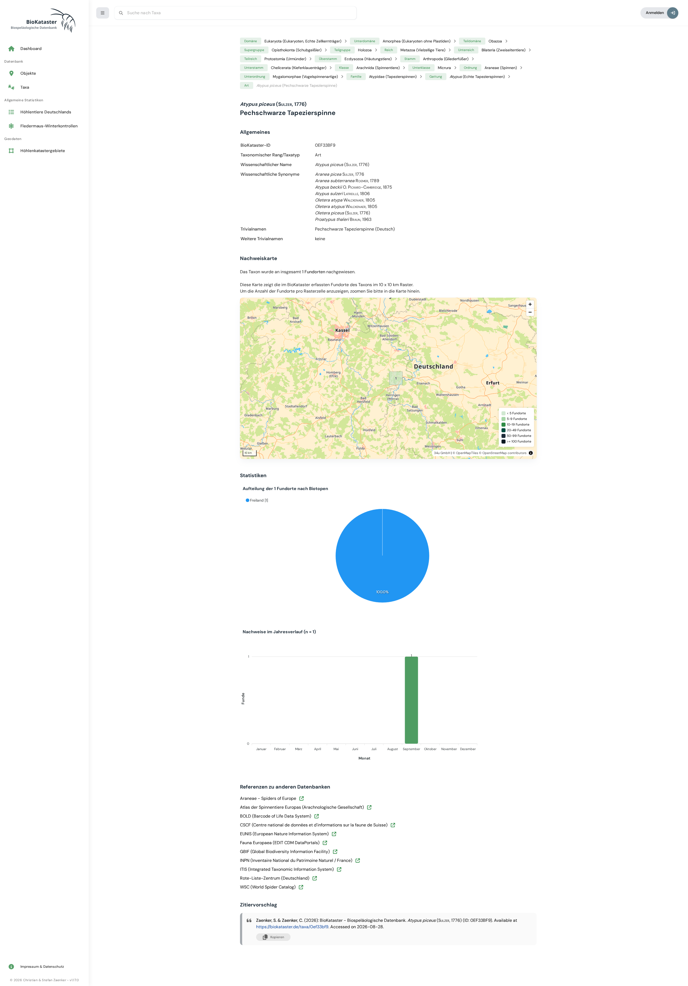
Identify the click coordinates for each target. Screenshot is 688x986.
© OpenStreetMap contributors (502, 453)
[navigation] (44, 100)
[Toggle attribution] (531, 453)
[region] (396, 378)
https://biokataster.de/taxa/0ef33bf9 (292, 927)
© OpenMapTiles (465, 453)
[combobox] (235, 12)
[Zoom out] (530, 312)
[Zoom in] (530, 304)
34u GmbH (442, 453)
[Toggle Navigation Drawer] (102, 13)
